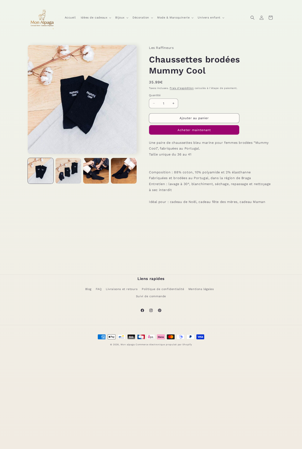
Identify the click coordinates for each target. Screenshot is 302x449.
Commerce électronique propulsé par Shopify (164, 344)
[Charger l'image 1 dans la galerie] (40, 171)
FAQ (99, 289)
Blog (88, 289)
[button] (95, 17)
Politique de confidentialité (163, 289)
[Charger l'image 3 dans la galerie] (96, 171)
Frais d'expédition (182, 88)
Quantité (155, 95)
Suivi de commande (151, 296)
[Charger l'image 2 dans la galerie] (68, 171)
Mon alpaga (128, 344)
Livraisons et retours (122, 289)
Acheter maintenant (194, 130)
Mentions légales (201, 289)
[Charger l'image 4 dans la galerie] (124, 171)
